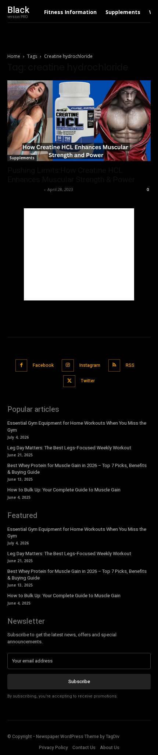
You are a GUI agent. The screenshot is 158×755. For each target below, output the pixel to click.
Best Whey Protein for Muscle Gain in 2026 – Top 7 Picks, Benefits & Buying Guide (77, 469)
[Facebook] (21, 365)
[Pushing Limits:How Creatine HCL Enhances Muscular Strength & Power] (79, 120)
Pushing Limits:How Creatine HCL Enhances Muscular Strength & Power (71, 175)
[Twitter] (69, 381)
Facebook (43, 365)
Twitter (88, 381)
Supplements (22, 157)
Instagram (89, 365)
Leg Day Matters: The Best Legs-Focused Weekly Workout (69, 447)
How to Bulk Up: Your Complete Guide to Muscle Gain (64, 489)
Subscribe (79, 681)
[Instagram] (68, 365)
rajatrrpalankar (24, 189)
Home (13, 56)
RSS (130, 365)
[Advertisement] (79, 254)
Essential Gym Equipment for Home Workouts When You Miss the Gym (76, 426)
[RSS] (114, 365)
